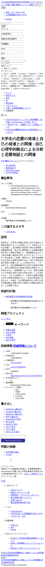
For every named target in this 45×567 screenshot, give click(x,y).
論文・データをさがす (15, 12)
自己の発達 (10, 332)
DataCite (32, 74)
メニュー (38, 5)
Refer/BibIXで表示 (13, 419)
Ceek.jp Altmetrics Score (13, 440)
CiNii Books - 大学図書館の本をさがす (27, 514)
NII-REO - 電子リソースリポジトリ (25, 548)
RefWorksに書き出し (14, 409)
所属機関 (5, 44)
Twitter (13, 530)
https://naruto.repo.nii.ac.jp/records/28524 (26, 376)
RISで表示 (10, 422)
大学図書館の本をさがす (16, 15)
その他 (9, 455)
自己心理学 (10, 340)
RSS (12, 527)
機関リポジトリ (12, 161)
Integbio (22, 84)
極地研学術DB (29, 86)
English (9, 19)
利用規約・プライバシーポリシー (25, 495)
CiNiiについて (16, 490)
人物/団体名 (6, 34)
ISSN (3, 49)
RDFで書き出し (12, 417)
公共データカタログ (21, 89)
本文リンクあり (10, 68)
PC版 (3, 481)
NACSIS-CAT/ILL (16, 81)
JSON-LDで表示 (12, 432)
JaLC (5, 74)
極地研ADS (15, 86)
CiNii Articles (27, 79)
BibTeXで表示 (12, 424)
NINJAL (15, 79)
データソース (6, 71)
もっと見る (6, 319)
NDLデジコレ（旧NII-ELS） (22, 76)
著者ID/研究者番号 (9, 39)
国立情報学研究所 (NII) (20, 503)
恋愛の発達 (10, 330)
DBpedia (31, 81)
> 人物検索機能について (20, 108)
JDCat (6, 79)
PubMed (32, 84)
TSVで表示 (10, 427)
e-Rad (13, 84)
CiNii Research (16, 511)
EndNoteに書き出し (14, 412)
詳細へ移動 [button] (10, 5)
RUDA (40, 76)
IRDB (13, 74)
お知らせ (14, 525)
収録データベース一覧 (20, 492)
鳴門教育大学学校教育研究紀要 (19, 297)
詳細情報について (25, 345)
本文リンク (6, 66)
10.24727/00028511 (18, 367)
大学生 (9, 335)
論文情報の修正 (12, 452)
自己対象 (9, 338)
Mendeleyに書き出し (14, 414)
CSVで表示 (10, 429)
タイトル (5, 29)
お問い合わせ (16, 500)
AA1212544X (16, 363)
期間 (3, 58)
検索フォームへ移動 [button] (24, 5)
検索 (3, 8)
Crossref (22, 74)
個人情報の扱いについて (21, 498)
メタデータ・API (18, 516)
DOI (2, 53)
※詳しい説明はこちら (33, 474)
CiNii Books (10, 232)
